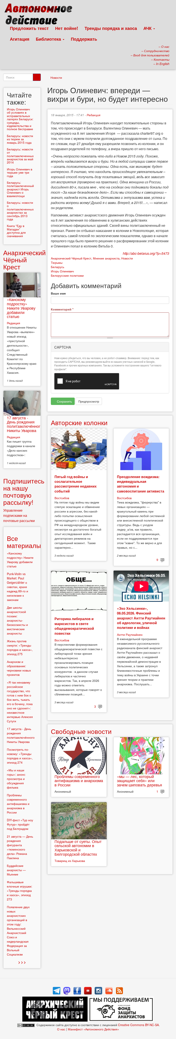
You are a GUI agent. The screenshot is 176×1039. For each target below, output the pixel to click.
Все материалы (24, 542)
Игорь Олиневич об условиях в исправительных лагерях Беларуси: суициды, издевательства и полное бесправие (20, 119)
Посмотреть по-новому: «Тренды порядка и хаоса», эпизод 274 (20, 755)
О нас (61, 1029)
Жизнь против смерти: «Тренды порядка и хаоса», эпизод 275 (20, 647)
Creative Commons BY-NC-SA (138, 1025)
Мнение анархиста (106, 258)
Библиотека (49, 39)
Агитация (19, 39)
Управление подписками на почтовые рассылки (19, 515)
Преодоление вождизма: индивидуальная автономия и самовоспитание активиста (140, 484)
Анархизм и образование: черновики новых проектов (19, 668)
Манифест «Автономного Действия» (93, 1029)
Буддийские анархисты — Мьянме (16, 869)
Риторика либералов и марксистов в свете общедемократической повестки (74, 626)
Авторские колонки (79, 422)
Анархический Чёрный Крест (71, 258)
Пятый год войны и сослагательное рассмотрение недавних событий (76, 484)
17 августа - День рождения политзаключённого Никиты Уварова (24, 424)
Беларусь (57, 267)
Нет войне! (66, 28)
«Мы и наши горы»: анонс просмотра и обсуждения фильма (16, 778)
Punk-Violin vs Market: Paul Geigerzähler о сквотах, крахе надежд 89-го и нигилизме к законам (17, 587)
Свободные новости (81, 731)
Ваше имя (58, 293)
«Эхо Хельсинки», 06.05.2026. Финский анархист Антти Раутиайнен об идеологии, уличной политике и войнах (141, 618)
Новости (56, 77)
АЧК (148, 28)
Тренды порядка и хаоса (111, 28)
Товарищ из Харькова (70, 860)
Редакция (93, 115)
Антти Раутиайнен (130, 634)
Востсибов (62, 498)
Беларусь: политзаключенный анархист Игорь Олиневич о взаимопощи (20, 189)
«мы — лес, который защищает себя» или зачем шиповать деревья (139, 780)
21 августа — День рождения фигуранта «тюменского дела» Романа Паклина (20, 847)
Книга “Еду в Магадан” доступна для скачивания (16, 231)
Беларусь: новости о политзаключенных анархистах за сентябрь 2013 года (20, 210)
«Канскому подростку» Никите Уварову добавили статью (21, 307)
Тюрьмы (56, 262)
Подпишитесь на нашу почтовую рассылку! (23, 491)
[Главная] (40, 15)
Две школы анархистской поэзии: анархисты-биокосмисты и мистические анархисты (17, 620)
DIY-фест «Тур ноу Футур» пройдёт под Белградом (20, 824)
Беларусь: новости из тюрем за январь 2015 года (20, 139)
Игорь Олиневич (62, 271)
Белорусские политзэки (67, 275)
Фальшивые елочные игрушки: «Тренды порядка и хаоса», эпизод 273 (19, 890)
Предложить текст (29, 28)
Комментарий (62, 309)
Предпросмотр (88, 401)
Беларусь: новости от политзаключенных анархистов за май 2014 (20, 156)
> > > (22, 962)
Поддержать (84, 39)
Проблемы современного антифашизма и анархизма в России (79, 780)
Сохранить (64, 401)
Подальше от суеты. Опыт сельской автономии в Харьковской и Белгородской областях (78, 847)
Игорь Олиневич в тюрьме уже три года (19, 172)
